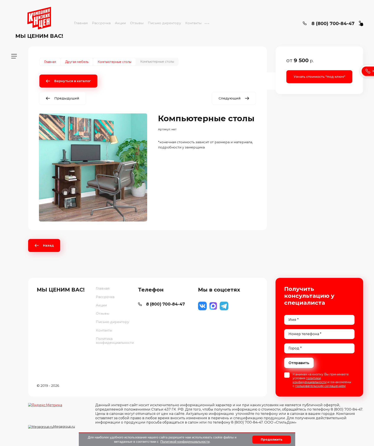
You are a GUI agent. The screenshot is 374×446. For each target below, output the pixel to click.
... (207, 23)
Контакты (193, 23)
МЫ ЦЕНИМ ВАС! (39, 36)
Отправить (299, 363)
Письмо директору (164, 23)
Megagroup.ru (64, 426)
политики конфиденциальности (310, 380)
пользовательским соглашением (320, 386)
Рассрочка (101, 23)
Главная (81, 23)
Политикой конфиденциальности (185, 441)
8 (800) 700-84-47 (333, 23)
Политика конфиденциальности (115, 341)
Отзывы (136, 23)
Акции (120, 23)
